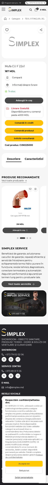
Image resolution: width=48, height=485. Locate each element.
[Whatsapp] (11, 359)
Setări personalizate (24, 477)
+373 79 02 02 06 (36, 3)
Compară (17, 77)
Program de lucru (11, 3)
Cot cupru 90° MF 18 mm (22, 216)
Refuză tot (24, 470)
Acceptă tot (24, 464)
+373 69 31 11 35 (13, 371)
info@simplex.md (14, 387)
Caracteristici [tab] (34, 158)
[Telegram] (17, 359)
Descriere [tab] (13, 158)
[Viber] (4, 359)
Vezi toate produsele (13, 180)
